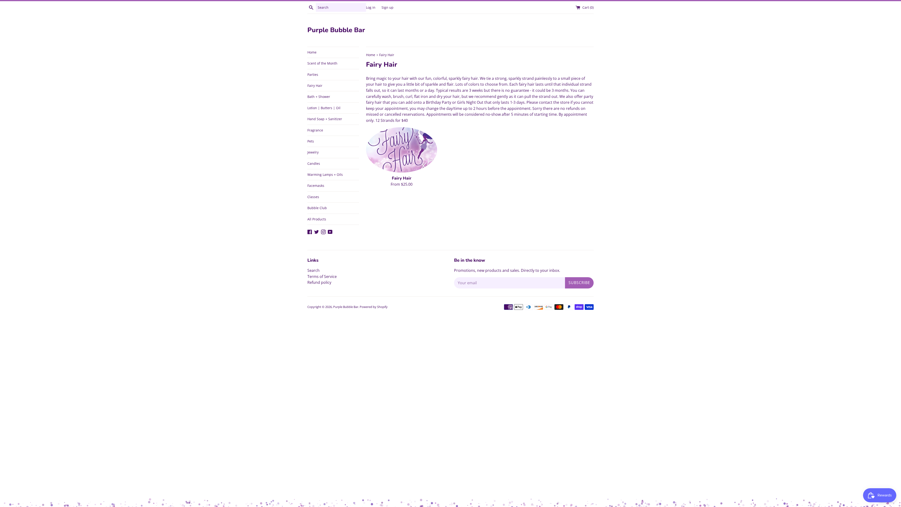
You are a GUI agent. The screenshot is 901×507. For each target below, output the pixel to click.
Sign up (387, 7)
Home (312, 52)
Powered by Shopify (374, 307)
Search (313, 270)
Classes (313, 197)
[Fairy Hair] (401, 150)
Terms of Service (322, 276)
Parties (312, 74)
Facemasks (315, 185)
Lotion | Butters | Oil (323, 108)
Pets (310, 141)
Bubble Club (317, 208)
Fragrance (315, 130)
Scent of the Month (322, 63)
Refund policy (319, 282)
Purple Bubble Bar (336, 30)
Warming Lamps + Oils (325, 174)
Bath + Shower (318, 96)
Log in (370, 7)
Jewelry (313, 152)
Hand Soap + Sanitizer (324, 119)
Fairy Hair (314, 85)
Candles (313, 163)
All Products (316, 219)
